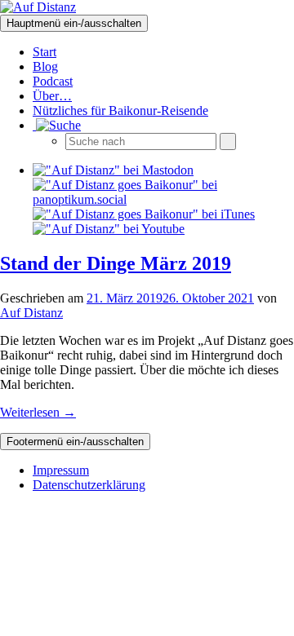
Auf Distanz (31, 313)
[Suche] (228, 141)
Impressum (61, 470)
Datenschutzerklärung (89, 485)
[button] (57, 125)
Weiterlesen (38, 412)
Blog (45, 66)
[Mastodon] (113, 170)
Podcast (53, 81)
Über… (52, 96)
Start (44, 52)
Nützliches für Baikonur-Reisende (120, 110)
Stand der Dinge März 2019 (115, 263)
